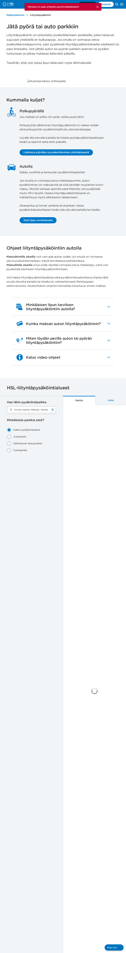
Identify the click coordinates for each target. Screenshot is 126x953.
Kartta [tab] (79, 400)
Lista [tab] (111, 400)
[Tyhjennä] (52, 409)
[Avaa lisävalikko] (122, 4)
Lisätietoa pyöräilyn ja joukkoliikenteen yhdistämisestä (56, 152)
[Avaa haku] (117, 4)
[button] (114, 947)
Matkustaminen (15, 15)
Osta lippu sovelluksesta (38, 220)
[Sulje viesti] (97, 7)
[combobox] (31, 409)
